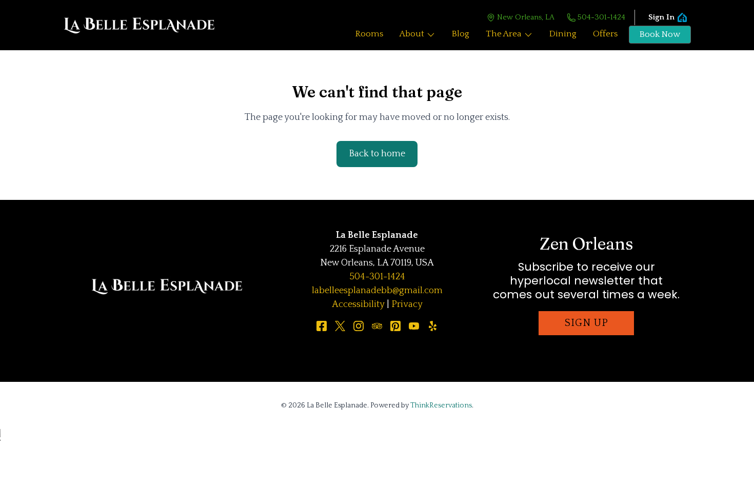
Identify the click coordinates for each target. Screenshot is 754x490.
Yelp (432, 326)
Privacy (407, 304)
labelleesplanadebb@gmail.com (377, 290)
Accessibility (358, 304)
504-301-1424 (601, 17)
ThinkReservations (441, 405)
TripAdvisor (377, 326)
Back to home (377, 154)
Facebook (321, 326)
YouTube (414, 326)
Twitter (340, 326)
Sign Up (586, 323)
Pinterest (395, 326)
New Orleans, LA (525, 17)
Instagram (358, 326)
